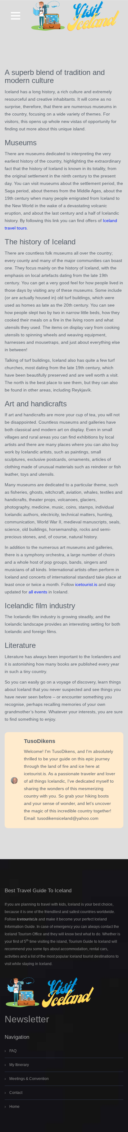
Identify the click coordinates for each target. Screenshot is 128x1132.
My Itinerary (19, 1065)
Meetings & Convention (29, 1079)
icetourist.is (86, 584)
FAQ (12, 1051)
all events (38, 591)
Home (14, 1106)
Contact (15, 1092)
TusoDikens (39, 741)
